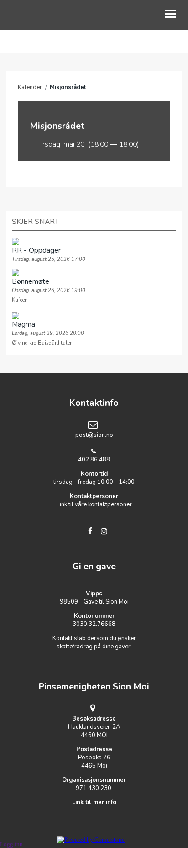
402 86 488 (94, 460)
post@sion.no (94, 435)
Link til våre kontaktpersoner (94, 504)
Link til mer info (94, 802)
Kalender (30, 87)
